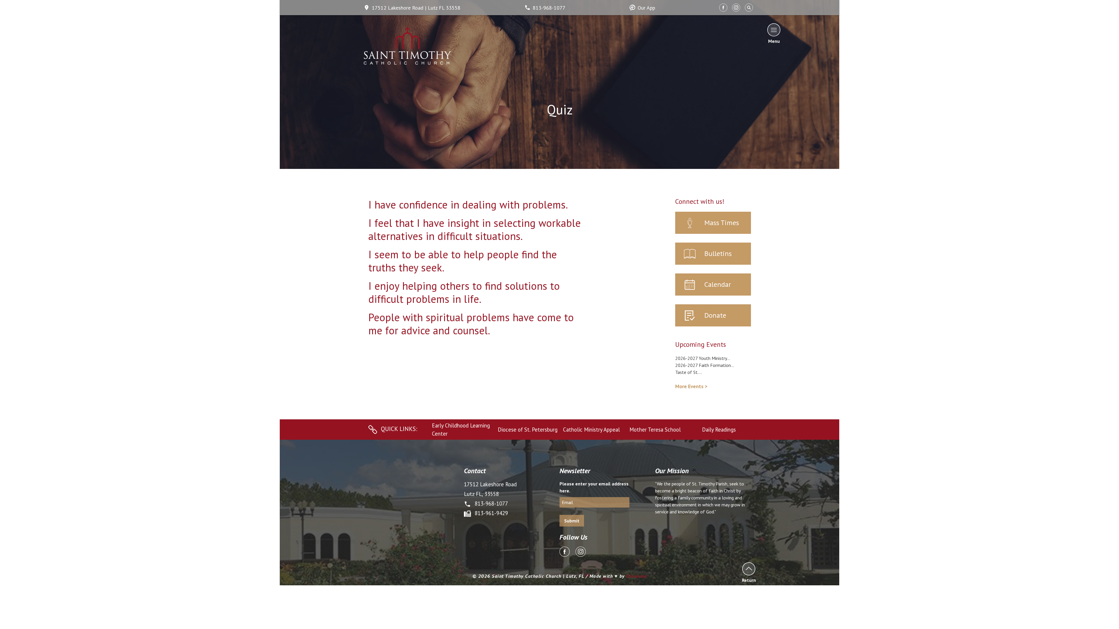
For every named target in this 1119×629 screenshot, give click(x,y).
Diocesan (636, 576)
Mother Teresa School (655, 429)
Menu (774, 40)
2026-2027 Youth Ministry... (702, 358)
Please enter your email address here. (594, 487)
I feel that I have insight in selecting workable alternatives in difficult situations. (474, 229)
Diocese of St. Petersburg (527, 429)
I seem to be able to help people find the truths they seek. (462, 261)
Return (748, 579)
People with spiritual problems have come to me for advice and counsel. (471, 323)
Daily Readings (719, 429)
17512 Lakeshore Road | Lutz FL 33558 (416, 7)
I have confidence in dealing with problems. (468, 204)
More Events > (691, 386)
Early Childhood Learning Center (461, 429)
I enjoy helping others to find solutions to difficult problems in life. (464, 292)
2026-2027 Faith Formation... (704, 365)
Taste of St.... (688, 372)
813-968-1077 (549, 7)
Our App (646, 7)
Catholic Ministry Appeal (591, 429)
